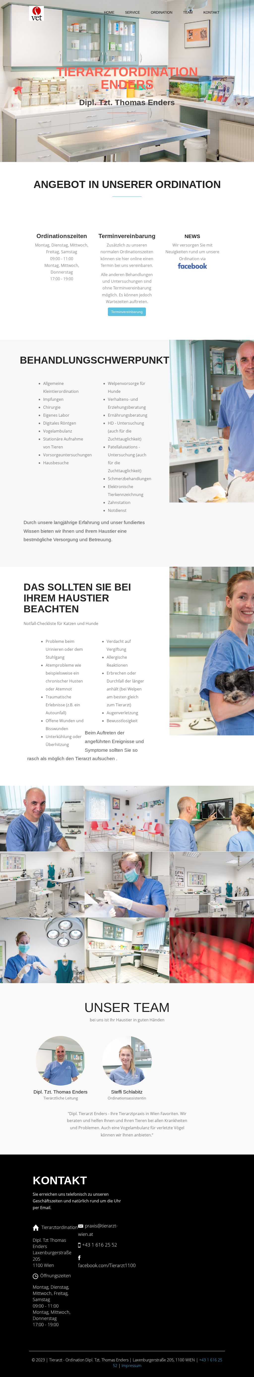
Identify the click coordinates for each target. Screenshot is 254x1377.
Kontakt (211, 12)
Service (132, 12)
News (192, 236)
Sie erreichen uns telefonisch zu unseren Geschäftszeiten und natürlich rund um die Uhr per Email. (77, 1200)
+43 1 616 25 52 (99, 1244)
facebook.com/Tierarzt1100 (107, 1265)
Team (188, 12)
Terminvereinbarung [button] (127, 312)
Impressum (131, 1365)
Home (109, 12)
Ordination (161, 12)
